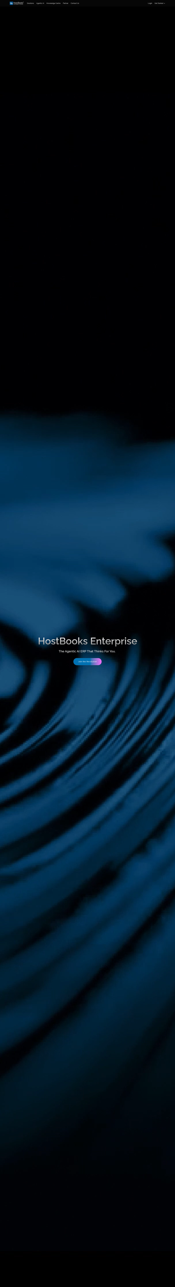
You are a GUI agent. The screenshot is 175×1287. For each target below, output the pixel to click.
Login (150, 3)
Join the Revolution (87, 662)
